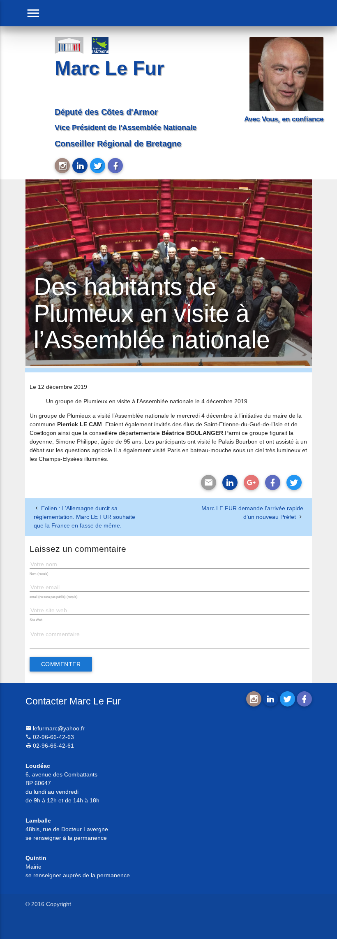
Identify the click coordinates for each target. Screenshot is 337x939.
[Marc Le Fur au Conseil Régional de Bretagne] (106, 45)
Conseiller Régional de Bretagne (118, 143)
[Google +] (251, 482)
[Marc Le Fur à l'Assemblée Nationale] (69, 45)
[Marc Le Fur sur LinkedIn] (80, 165)
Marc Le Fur (109, 68)
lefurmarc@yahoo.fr (58, 728)
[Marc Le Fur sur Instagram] (62, 165)
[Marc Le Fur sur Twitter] (97, 165)
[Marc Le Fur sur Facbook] (115, 165)
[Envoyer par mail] (208, 482)
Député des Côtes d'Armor (106, 111)
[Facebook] (272, 482)
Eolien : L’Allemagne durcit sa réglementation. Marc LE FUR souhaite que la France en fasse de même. (84, 517)
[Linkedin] (230, 482)
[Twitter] (294, 482)
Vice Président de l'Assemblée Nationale (125, 127)
